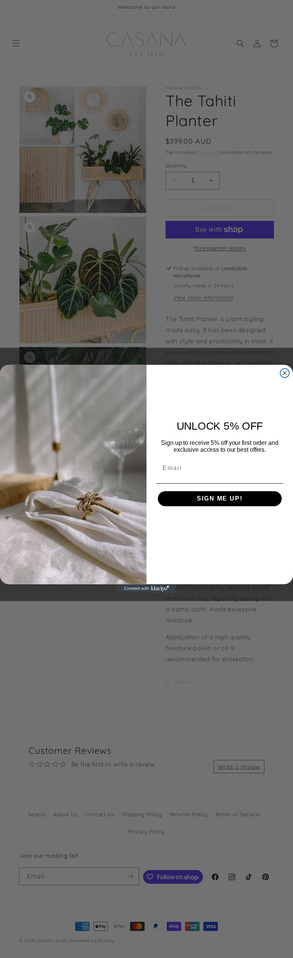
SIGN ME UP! (219, 498)
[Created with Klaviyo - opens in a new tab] (146, 588)
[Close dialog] (285, 373)
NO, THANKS (220, 521)
